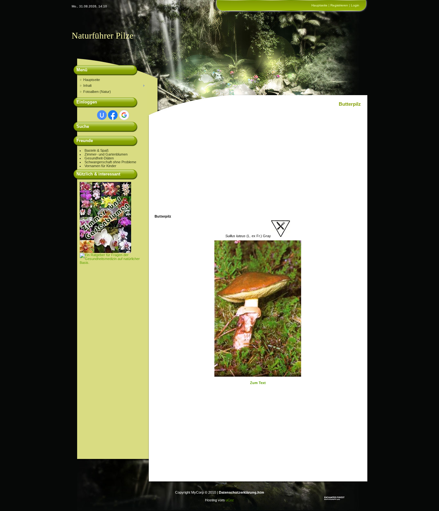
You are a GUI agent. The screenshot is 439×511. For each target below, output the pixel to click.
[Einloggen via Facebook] (113, 115)
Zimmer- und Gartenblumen (106, 154)
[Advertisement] (113, 360)
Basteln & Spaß (97, 150)
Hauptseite (319, 5)
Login (355, 5)
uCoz (230, 500)
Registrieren (339, 5)
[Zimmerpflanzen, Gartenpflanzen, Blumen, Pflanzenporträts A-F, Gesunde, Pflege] (105, 252)
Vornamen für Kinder (100, 166)
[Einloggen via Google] (124, 115)
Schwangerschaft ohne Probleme (110, 162)
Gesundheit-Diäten (99, 158)
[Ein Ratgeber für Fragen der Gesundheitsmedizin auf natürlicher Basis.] (113, 262)
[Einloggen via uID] (102, 115)
